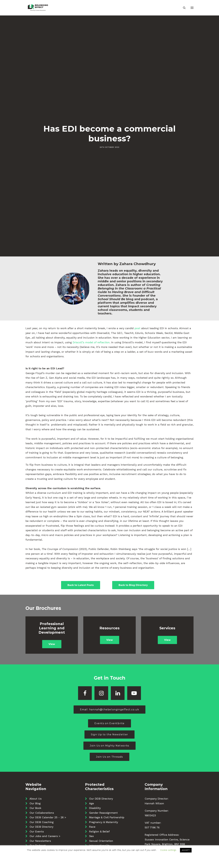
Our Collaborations (41, 812)
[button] (192, 7)
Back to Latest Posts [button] (80, 585)
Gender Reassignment (103, 812)
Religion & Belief (99, 831)
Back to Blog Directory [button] (133, 585)
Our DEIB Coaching (41, 822)
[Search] (183, 7)
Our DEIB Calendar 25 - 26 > (47, 817)
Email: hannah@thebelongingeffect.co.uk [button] (109, 709)
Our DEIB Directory (41, 826)
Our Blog (35, 803)
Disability (95, 808)
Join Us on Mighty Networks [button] (109, 745)
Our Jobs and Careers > (44, 836)
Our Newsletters (40, 840)
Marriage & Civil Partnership (106, 817)
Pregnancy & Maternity (103, 822)
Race (92, 826)
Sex (91, 836)
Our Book (35, 808)
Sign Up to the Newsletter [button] (109, 734)
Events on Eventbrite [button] (109, 723)
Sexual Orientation (101, 840)
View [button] (52, 644)
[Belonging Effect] (37, 7)
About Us (35, 798)
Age (91, 803)
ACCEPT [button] (186, 850)
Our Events (36, 831)
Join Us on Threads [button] (109, 756)
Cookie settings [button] (168, 850)
